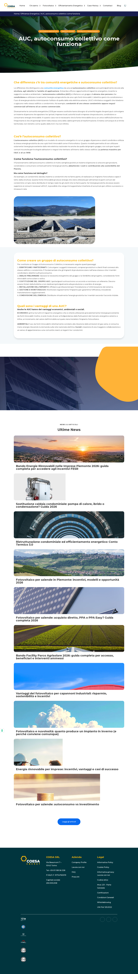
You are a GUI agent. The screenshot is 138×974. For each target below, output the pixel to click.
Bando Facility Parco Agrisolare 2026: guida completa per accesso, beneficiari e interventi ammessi (65, 657)
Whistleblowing (104, 902)
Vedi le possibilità (26, 394)
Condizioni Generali (105, 897)
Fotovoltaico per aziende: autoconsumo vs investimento (57, 804)
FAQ (73, 872)
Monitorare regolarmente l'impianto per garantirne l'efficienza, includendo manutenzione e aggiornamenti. (64, 291)
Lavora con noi (78, 867)
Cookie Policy (103, 867)
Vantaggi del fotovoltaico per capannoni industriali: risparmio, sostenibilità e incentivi (61, 695)
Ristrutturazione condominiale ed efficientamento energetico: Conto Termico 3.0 (67, 543)
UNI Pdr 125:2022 (104, 907)
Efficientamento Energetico (70, 6)
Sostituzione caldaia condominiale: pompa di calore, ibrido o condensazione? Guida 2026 (60, 505)
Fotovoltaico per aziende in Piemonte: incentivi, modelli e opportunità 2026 (67, 581)
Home (22, 6)
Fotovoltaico (48, 6)
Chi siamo (33, 6)
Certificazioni (103, 893)
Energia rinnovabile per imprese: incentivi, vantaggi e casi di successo (67, 769)
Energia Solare (68, 31)
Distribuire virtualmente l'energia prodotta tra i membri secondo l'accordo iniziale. (68, 295)
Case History (92, 6)
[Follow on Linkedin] (102, 919)
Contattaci (107, 6)
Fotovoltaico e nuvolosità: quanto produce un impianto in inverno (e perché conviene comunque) (66, 733)
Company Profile (79, 862)
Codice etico (102, 880)
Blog (119, 6)
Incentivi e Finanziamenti (88, 31)
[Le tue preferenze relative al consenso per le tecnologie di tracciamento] (2, 731)
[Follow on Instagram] (115, 919)
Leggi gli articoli (69, 822)
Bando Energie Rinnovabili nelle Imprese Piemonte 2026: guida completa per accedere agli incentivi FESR (62, 467)
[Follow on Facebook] (108, 919)
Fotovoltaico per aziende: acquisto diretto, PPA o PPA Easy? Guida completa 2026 (64, 619)
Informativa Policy (105, 862)
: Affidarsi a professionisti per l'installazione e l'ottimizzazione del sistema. (66, 287)
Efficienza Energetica (30, 14)
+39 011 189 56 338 (57, 870)
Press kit (75, 877)
